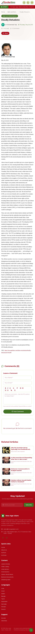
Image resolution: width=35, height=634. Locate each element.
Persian (3, 606)
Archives (3, 555)
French (3, 609)
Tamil (3, 599)
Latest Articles (5, 564)
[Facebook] (3, 537)
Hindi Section (5, 572)
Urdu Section (5, 569)
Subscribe (29, 505)
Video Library (5, 566)
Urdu (2, 588)
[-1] (20, 388)
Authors (3, 552)
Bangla (3, 596)
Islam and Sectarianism (12, 12)
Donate (3, 618)
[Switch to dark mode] (28, 2)
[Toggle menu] (32, 2)
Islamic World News (7, 574)
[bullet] (8, 390)
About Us (4, 550)
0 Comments (15, 28)
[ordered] (5, 390)
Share (6, 33)
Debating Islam (5, 579)
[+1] (23, 388)
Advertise (4, 620)
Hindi (2, 591)
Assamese (4, 601)
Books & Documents (7, 577)
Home (3, 12)
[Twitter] (6, 537)
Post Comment (19, 411)
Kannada (3, 604)
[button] (13, 388)
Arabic (3, 593)
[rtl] (17, 388)
